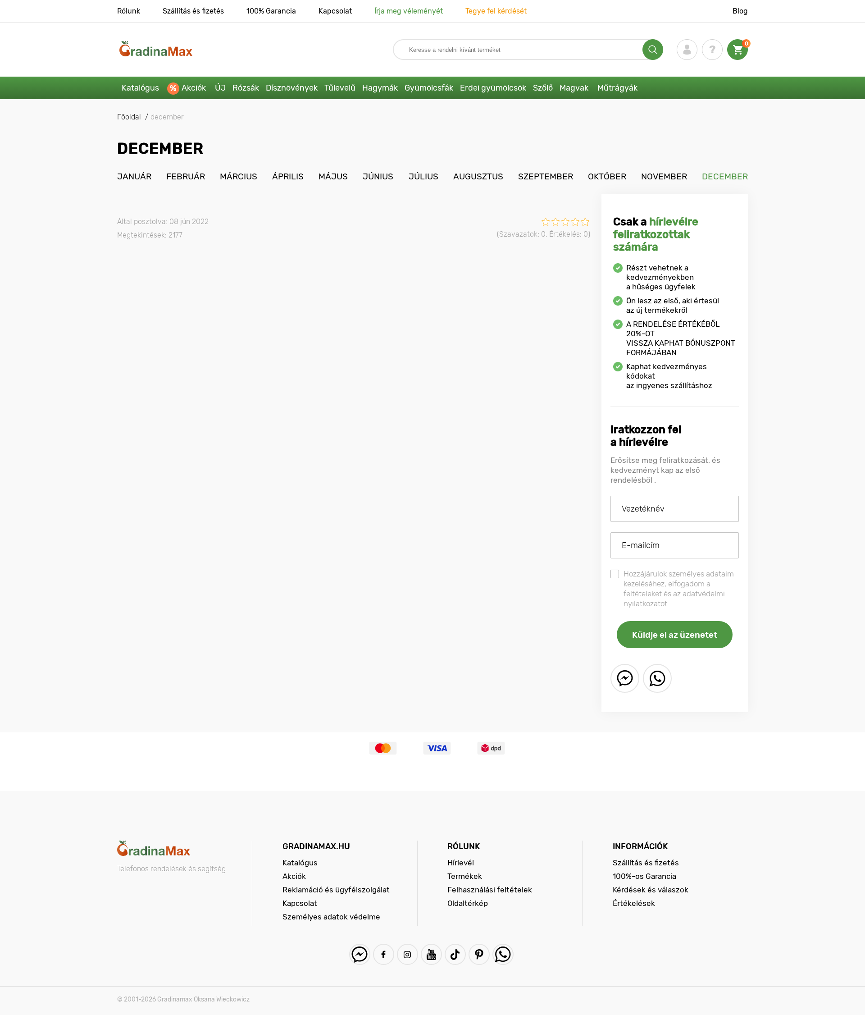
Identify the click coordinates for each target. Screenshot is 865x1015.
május (333, 176)
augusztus (478, 176)
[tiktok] (455, 954)
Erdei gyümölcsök (493, 88)
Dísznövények (292, 88)
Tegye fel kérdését (496, 11)
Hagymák (380, 88)
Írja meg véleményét (408, 11)
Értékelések (634, 903)
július (423, 176)
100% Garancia (271, 11)
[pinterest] (479, 954)
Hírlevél (460, 862)
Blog (740, 11)
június (378, 176)
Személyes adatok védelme (331, 916)
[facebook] (383, 954)
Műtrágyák (617, 88)
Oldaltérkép (467, 903)
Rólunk (128, 11)
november (664, 176)
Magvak (574, 88)
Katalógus (140, 88)
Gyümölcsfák (429, 88)
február (185, 176)
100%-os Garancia (644, 876)
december (725, 176)
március (238, 176)
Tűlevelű (339, 88)
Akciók (194, 88)
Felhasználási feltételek (489, 889)
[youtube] (431, 954)
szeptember (545, 176)
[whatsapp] (657, 678)
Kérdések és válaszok (650, 889)
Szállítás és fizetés (193, 11)
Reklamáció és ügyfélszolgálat (336, 889)
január (134, 176)
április (288, 176)
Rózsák (245, 88)
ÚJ (220, 88)
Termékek (464, 876)
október (607, 176)
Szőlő (543, 88)
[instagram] (407, 954)
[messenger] (624, 678)
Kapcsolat (335, 11)
